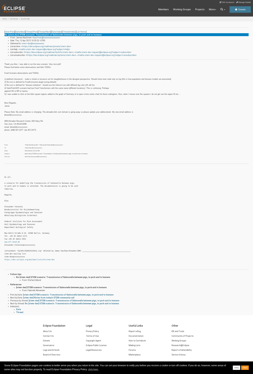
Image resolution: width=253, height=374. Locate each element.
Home (4, 19)
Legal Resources (94, 350)
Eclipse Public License (96, 345)
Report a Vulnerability (182, 350)
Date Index (56, 32)
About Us (47, 331)
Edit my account (228, 2)
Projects (200, 9)
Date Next (20, 32)
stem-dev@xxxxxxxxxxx (33, 43)
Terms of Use (92, 336)
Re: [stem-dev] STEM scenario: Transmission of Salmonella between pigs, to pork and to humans (63, 277)
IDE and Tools (178, 331)
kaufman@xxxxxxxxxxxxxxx (46, 37)
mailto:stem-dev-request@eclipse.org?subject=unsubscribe (106, 55)
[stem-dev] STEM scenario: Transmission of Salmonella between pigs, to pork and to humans (61, 287)
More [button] (212, 9)
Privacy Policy (92, 331)
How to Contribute (137, 340)
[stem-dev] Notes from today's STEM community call (48, 297)
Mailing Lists (134, 345)
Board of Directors (51, 355)
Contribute (14, 19)
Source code (25, 19)
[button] (222, 9)
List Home (81, 32)
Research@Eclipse (180, 345)
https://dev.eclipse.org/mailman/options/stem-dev (51, 55)
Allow (245, 368)
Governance (48, 345)
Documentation (136, 336)
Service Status (179, 355)
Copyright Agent (93, 340)
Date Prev (9, 32)
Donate (242, 9)
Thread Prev (31, 32)
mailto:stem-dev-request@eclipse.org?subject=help (44, 49)
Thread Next (44, 32)
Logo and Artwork (51, 350)
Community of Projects (183, 336)
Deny (236, 368)
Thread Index (69, 32)
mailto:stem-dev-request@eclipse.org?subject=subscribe (103, 52)
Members (163, 9)
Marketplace (135, 355)
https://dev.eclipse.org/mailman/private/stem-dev (46, 46)
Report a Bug (135, 331)
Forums (132, 350)
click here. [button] (93, 369)
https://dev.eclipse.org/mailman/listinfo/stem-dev (48, 52)
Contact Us (48, 336)
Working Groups (182, 9)
